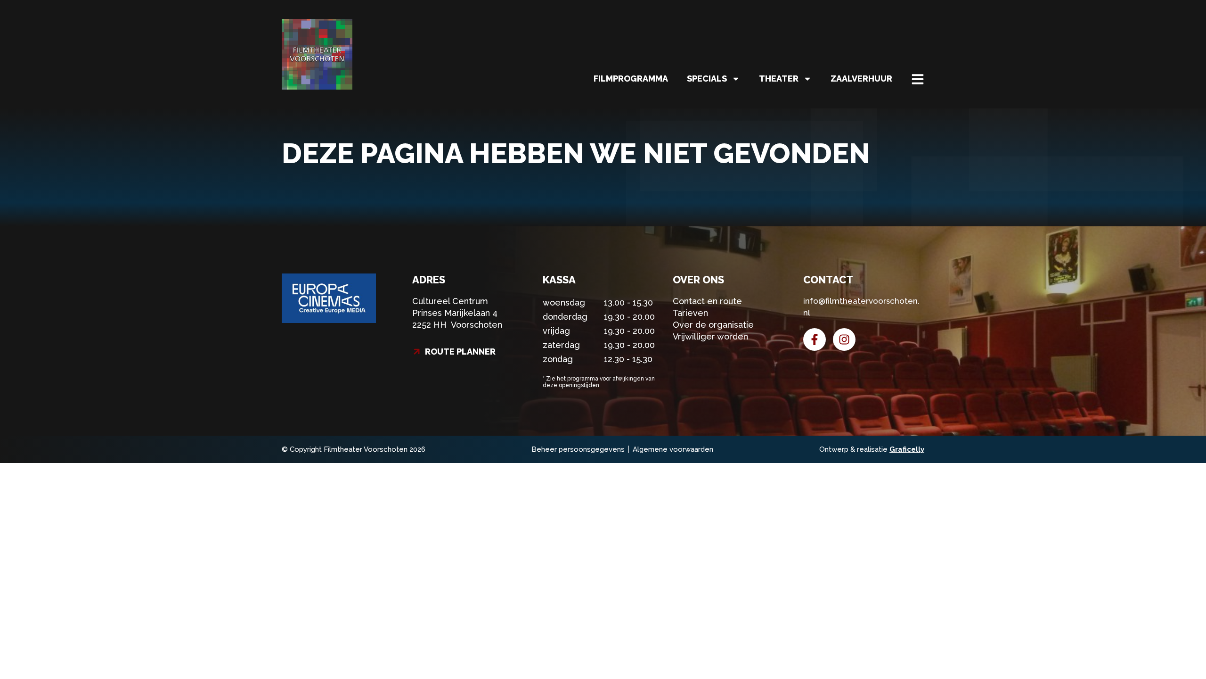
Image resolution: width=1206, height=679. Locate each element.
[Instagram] (844, 339)
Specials (707, 78)
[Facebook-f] (814, 339)
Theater (779, 78)
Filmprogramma (631, 78)
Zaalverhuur (861, 78)
